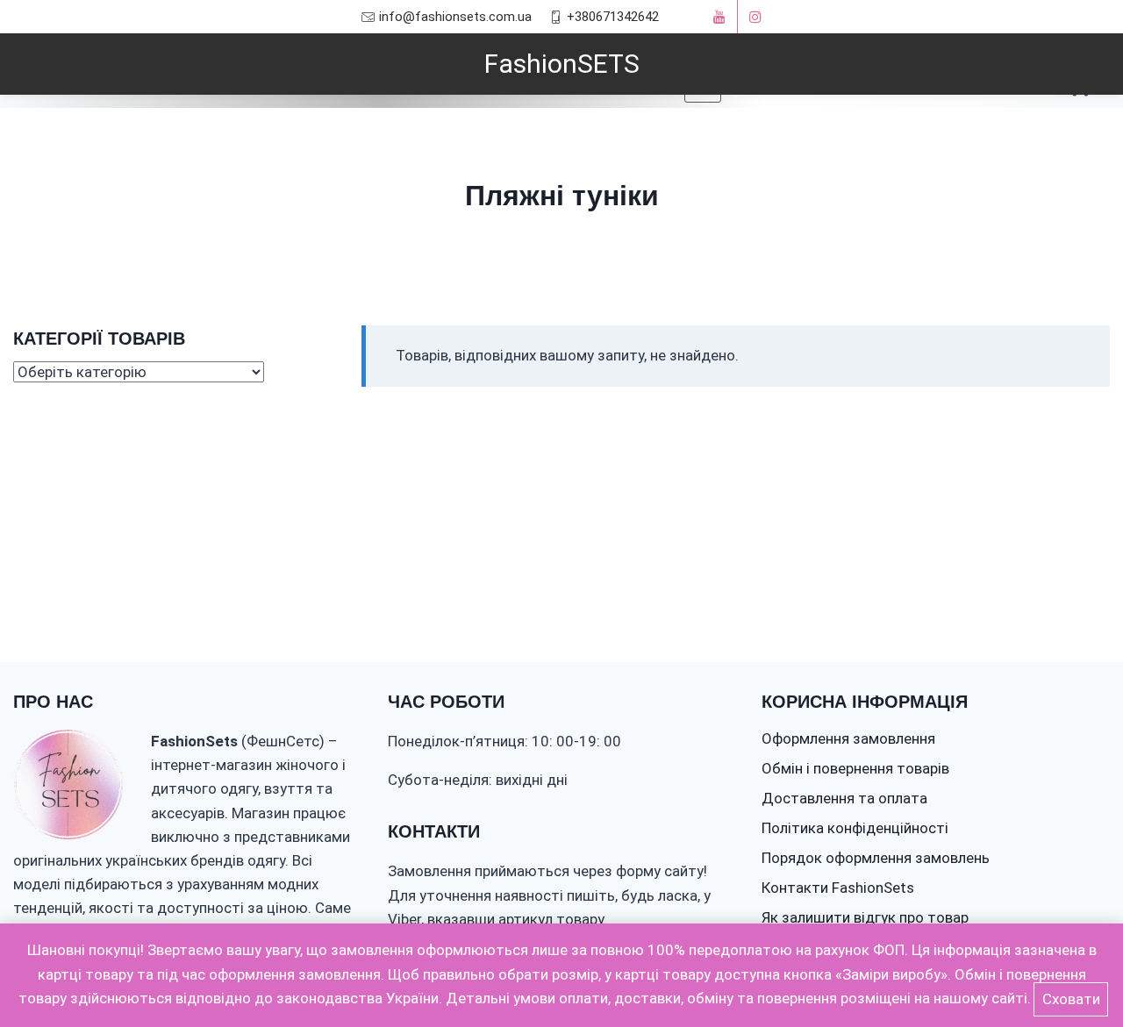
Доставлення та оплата (844, 798)
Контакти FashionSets (838, 887)
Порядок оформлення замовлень (876, 858)
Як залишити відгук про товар (865, 917)
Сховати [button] (1071, 999)
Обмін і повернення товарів (855, 768)
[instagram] (755, 16)
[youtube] (719, 16)
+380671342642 (613, 17)
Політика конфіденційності (855, 828)
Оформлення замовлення (848, 738)
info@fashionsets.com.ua (455, 17)
